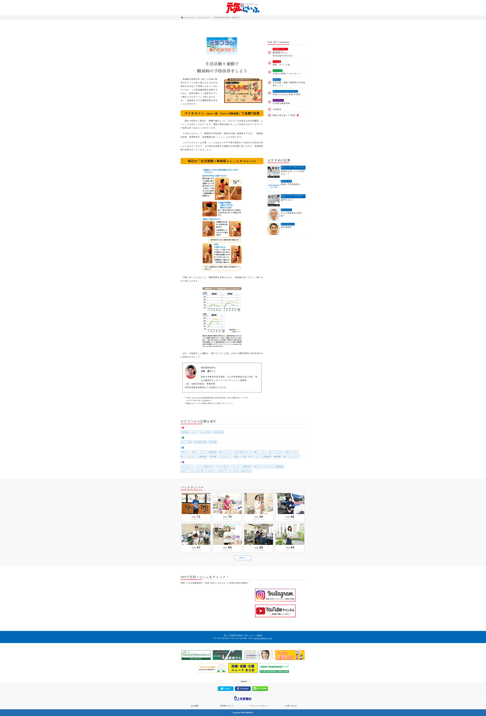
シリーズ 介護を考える (205, 466)
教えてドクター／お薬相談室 (260, 456)
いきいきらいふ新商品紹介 (242, 466)
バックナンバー (204, 17)
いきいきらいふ (225, 456)
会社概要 (195, 706)
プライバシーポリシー (259, 706)
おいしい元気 (186, 442)
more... (242, 558)
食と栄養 (212, 442)
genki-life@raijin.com (263, 638)
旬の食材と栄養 (200, 442)
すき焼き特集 (218, 432)
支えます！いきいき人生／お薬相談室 (269, 466)
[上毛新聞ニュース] (243, 700)
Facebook (244, 689)
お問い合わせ (291, 706)
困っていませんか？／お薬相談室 (193, 456)
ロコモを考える (222, 466)
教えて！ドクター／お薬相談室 (204, 452)
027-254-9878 (223, 638)
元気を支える (246, 471)
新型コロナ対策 (240, 456)
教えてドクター (292, 452)
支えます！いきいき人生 (229, 471)
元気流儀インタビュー (189, 432)
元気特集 (213, 456)
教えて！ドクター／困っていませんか (268, 452)
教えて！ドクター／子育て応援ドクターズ (235, 452)
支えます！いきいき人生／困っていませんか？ (198, 471)
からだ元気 (205, 432)
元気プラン (185, 452)
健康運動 (277, 456)
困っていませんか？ (291, 456)
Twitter (227, 689)
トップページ (188, 17)
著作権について (227, 706)
